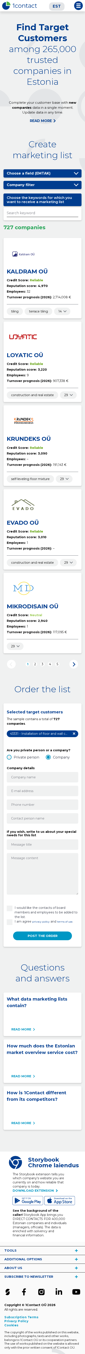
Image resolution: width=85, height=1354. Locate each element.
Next (73, 664)
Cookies (11, 1325)
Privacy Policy (16, 1321)
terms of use (64, 921)
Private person (26, 757)
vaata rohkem (76, 1250)
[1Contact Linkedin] (58, 1292)
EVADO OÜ (23, 522)
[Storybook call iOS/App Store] (60, 1200)
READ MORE (41, 121)
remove (74, 733)
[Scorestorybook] (7, 1292)
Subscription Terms (21, 1317)
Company (61, 757)
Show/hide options (76, 173)
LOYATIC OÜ (25, 355)
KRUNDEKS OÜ (29, 438)
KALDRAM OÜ (27, 271)
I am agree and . (44, 921)
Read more (21, 1029)
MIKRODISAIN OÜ (32, 606)
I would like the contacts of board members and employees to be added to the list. (46, 912)
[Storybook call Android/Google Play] (28, 1200)
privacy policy (41, 921)
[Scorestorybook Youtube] (76, 1292)
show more (60, 311)
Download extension (33, 1191)
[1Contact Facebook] (24, 1292)
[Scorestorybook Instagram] (41, 1292)
